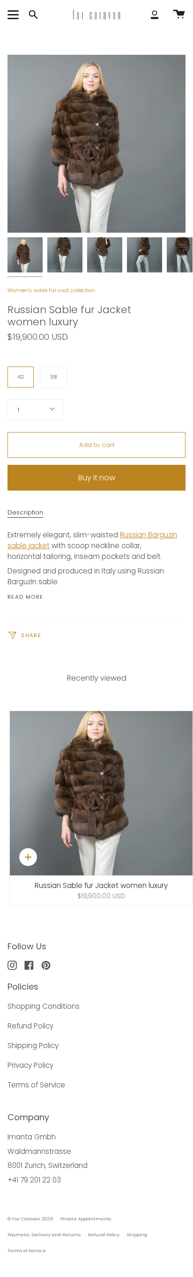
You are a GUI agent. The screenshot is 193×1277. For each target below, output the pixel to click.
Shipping (137, 1235)
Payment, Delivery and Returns (44, 1235)
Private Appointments (85, 1219)
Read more (25, 597)
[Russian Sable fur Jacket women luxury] (25, 254)
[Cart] (179, 14)
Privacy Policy (30, 1065)
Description (25, 512)
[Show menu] (14, 14)
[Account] (154, 14)
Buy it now (96, 477)
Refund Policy (30, 1026)
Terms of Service (36, 1085)
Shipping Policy (33, 1045)
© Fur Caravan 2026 (30, 1219)
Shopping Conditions (43, 1006)
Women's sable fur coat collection (51, 290)
